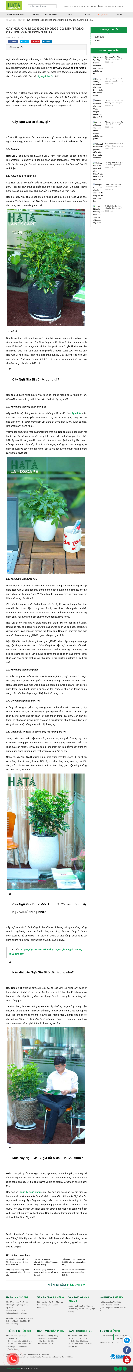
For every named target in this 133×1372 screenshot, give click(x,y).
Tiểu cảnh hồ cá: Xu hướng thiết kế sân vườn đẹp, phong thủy (74, 1262)
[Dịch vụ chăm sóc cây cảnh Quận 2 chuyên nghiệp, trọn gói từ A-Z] (98, 130)
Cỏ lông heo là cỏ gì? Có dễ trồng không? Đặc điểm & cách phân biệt (114, 166)
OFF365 (74, 1346)
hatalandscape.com (29, 1369)
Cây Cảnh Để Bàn (46, 1341)
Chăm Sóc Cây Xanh (79, 1341)
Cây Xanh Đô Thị (46, 1344)
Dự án (70, 14)
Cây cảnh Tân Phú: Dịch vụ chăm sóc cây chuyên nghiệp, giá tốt (114, 59)
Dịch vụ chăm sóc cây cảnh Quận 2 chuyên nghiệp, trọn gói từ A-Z (114, 124)
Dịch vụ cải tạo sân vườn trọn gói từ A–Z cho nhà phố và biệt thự (74, 1272)
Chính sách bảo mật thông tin (20, 1341)
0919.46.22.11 (117, 6)
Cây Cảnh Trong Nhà (48, 1338)
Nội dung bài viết (16, 47)
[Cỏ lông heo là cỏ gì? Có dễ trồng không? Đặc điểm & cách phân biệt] (98, 171)
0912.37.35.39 (79, 6)
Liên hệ (119, 14)
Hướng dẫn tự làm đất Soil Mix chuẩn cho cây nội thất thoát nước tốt (17, 1262)
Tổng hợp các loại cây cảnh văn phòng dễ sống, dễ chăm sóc (18, 1272)
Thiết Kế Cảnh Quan (79, 1336)
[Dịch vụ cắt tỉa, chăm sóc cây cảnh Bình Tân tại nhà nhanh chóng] (98, 87)
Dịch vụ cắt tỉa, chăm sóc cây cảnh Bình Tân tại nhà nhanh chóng (114, 81)
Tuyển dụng (99, 37)
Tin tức (87, 14)
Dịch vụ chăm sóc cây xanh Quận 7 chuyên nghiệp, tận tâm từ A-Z (114, 102)
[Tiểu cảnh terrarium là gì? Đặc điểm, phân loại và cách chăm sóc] (98, 151)
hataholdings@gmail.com (16, 1313)
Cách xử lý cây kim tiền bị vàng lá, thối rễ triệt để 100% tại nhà (46, 1272)
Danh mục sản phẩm (16, 14)
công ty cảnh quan (30, 1192)
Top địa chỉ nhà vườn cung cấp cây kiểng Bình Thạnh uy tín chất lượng (46, 1262)
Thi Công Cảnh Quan (79, 1338)
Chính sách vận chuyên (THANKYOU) (17, 1337)
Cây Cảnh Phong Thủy (48, 1336)
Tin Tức (20, 37)
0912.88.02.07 (92, 6)
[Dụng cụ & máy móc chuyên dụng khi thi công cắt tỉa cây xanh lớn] (98, 193)
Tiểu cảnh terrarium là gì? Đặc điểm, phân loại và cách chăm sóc (114, 146)
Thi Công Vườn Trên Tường (82, 1344)
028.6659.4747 (19, 1310)
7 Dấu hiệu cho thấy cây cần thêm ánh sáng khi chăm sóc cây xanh (114, 208)
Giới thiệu (36, 14)
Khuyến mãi (103, 14)
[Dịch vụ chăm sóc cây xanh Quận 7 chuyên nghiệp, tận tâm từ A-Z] (98, 109)
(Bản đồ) (14, 1324)
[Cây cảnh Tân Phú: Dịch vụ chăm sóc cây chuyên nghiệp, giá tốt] (98, 65)
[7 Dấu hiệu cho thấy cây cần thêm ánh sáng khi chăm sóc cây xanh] (98, 214)
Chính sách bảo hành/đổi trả (20, 1344)
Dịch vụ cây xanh (52, 14)
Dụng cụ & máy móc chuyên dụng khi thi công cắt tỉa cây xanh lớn (113, 187)
